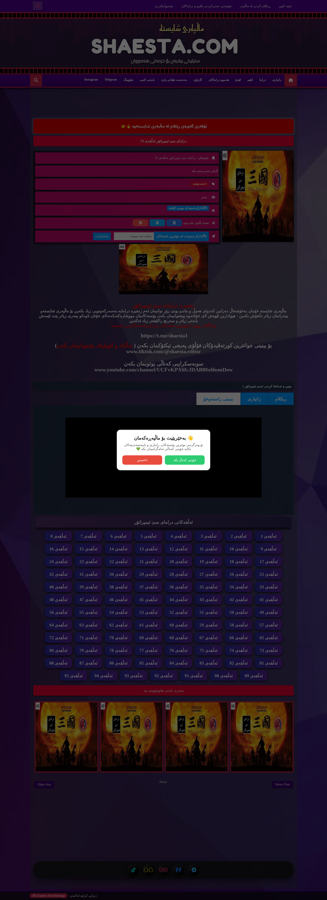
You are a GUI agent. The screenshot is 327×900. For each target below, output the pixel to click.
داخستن (142, 460)
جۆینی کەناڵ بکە (185, 460)
